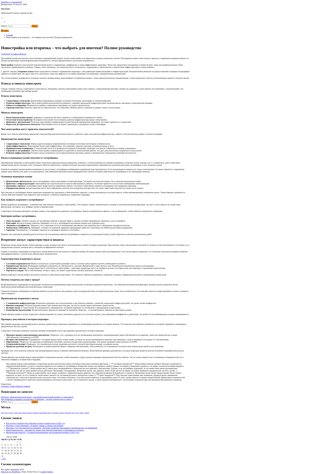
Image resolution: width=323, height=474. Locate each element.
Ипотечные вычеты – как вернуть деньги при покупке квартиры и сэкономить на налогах (45, 430)
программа (67, 413)
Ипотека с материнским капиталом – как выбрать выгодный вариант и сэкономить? (37, 397)
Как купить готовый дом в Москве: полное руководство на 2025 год (35, 423)
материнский (43, 413)
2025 (2, 413)
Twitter (12, 386)
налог (49, 413)
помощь (61, 413)
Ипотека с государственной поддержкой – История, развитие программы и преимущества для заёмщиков (51, 428)
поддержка (55, 413)
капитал (29, 413)
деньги (16, 413)
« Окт (3, 459)
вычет (11, 413)
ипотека (24, 413)
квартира (35, 413)
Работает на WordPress (11, 472)
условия (86, 413)
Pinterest (19, 386)
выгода (7, 413)
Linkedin (26, 386)
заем (20, 413)
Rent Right (5, 9)
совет (77, 413)
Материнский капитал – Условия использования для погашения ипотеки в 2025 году (42, 432)
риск (73, 413)
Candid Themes (46, 472)
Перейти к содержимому (11, 2)
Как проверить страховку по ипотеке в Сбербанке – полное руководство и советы (36, 399)
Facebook (5, 386)
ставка (81, 413)
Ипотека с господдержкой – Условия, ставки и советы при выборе (34, 426)
